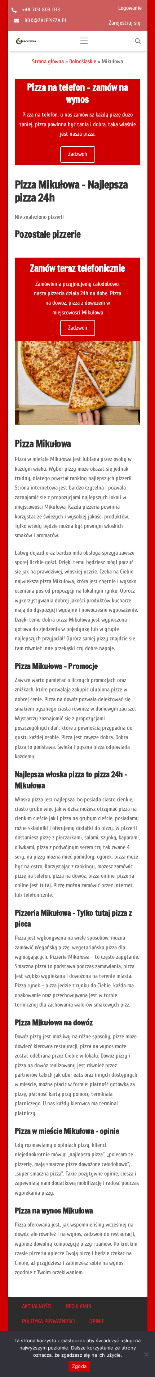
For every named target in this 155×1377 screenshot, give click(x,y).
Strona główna (48, 61)
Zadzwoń (77, 154)
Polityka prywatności (48, 1321)
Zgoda (79, 1366)
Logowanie (130, 8)
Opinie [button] (96, 1321)
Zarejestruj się (124, 23)
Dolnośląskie (82, 61)
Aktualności (37, 1306)
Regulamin (79, 1306)
